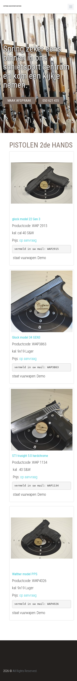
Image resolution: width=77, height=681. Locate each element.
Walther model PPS (24, 574)
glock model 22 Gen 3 (26, 219)
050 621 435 (51, 101)
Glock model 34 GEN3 (26, 337)
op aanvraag (28, 240)
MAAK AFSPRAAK (19, 101)
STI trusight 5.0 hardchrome (30, 456)
